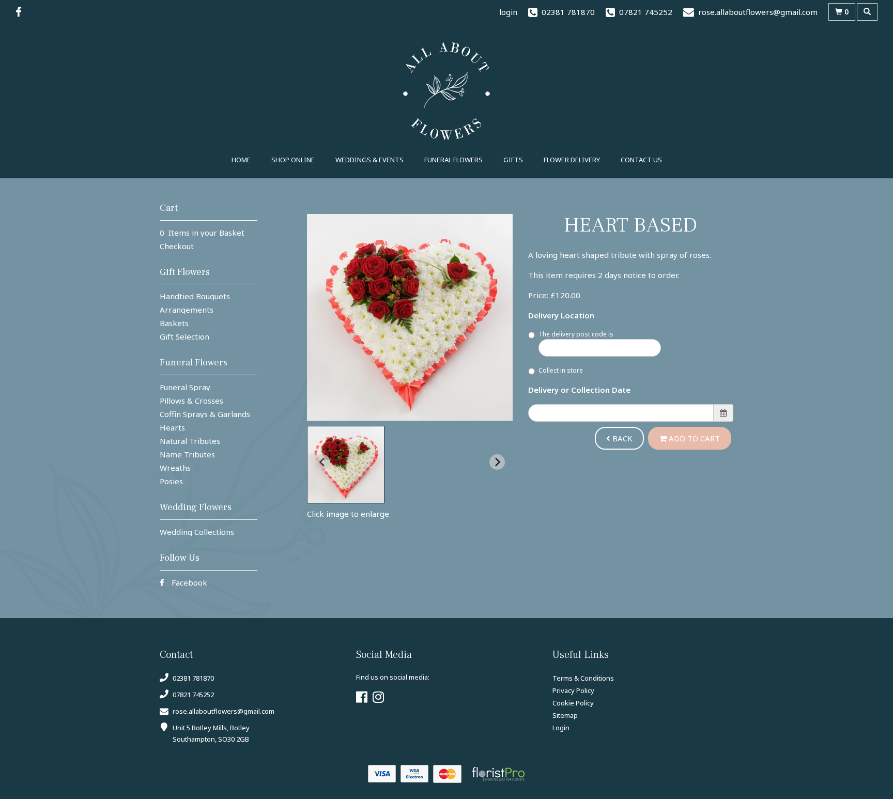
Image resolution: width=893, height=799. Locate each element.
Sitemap (565, 715)
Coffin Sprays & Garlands (205, 414)
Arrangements (186, 309)
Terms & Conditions (583, 678)
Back (621, 438)
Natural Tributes (190, 441)
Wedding (369, 159)
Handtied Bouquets (195, 296)
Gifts (513, 159)
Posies (171, 481)
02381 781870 (192, 678)
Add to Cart (693, 438)
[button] (345, 464)
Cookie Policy (573, 703)
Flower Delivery (572, 159)
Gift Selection (184, 336)
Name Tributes (187, 454)
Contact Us (641, 159)
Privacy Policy (573, 690)
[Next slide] (497, 462)
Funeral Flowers (453, 159)
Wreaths (175, 468)
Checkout (177, 246)
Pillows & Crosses (191, 400)
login (508, 12)
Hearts (172, 427)
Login (560, 727)
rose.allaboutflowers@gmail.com (223, 711)
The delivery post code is (575, 334)
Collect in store (560, 370)
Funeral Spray (185, 387)
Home (241, 159)
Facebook (188, 582)
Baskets (174, 323)
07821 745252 (192, 694)
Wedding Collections (197, 532)
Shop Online (293, 159)
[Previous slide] (322, 462)
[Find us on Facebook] (22, 12)
